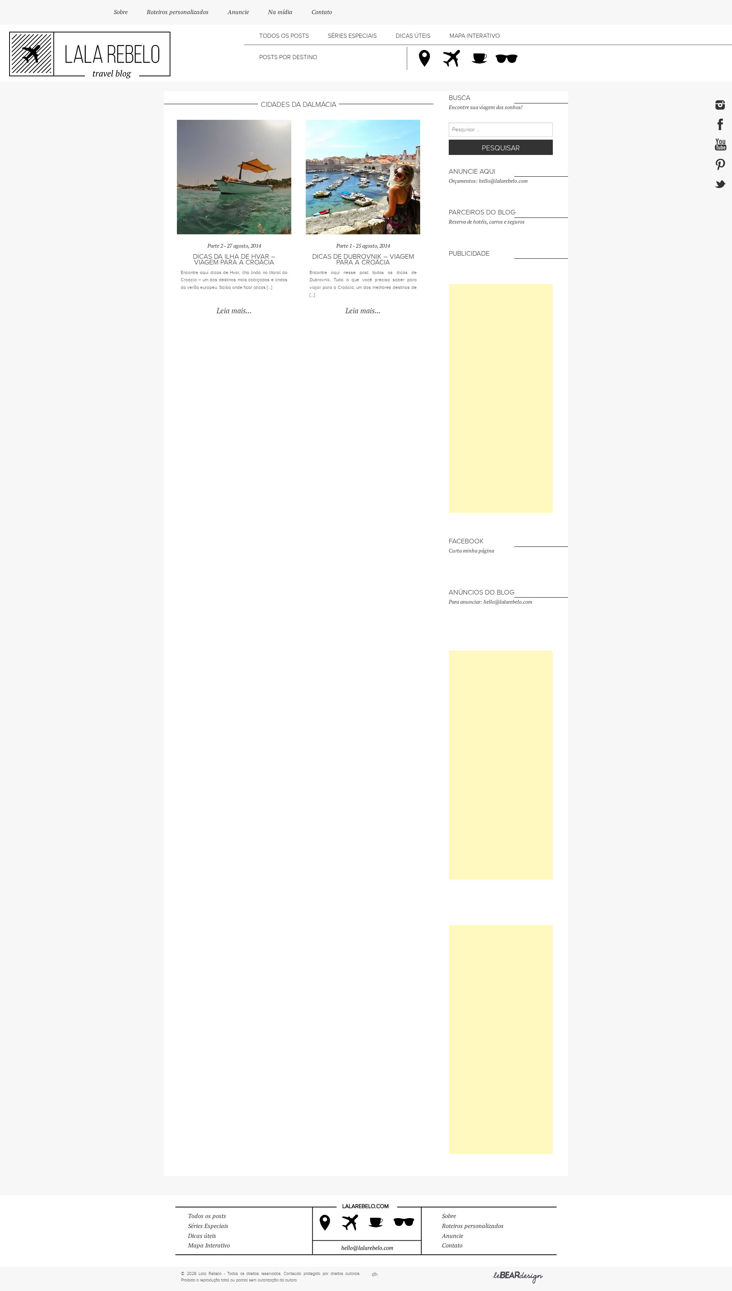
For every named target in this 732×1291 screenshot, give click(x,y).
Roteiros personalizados (178, 12)
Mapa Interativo (474, 35)
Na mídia (280, 12)
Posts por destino (288, 57)
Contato (321, 12)
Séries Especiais (352, 35)
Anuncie (238, 12)
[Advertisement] (501, 398)
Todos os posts (284, 35)
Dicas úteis (413, 35)
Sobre (121, 12)
